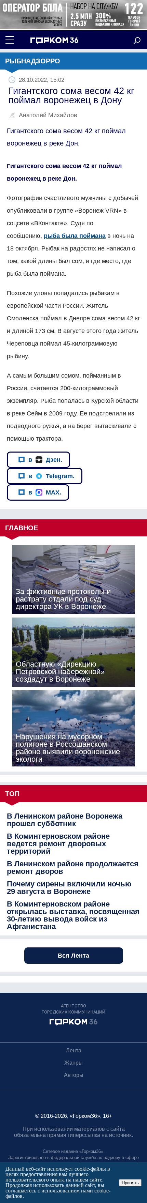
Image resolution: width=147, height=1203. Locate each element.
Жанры (73, 1063)
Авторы (73, 1075)
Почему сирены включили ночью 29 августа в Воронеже (69, 887)
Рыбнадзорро (32, 61)
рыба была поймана (75, 235)
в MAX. (44, 492)
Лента (73, 1050)
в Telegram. (51, 476)
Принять (130, 1182)
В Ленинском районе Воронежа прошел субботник (64, 819)
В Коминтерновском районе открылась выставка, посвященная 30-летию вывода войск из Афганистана (73, 915)
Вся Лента (73, 955)
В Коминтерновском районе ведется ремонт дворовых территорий (58, 844)
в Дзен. (45, 459)
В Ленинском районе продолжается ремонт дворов (72, 867)
